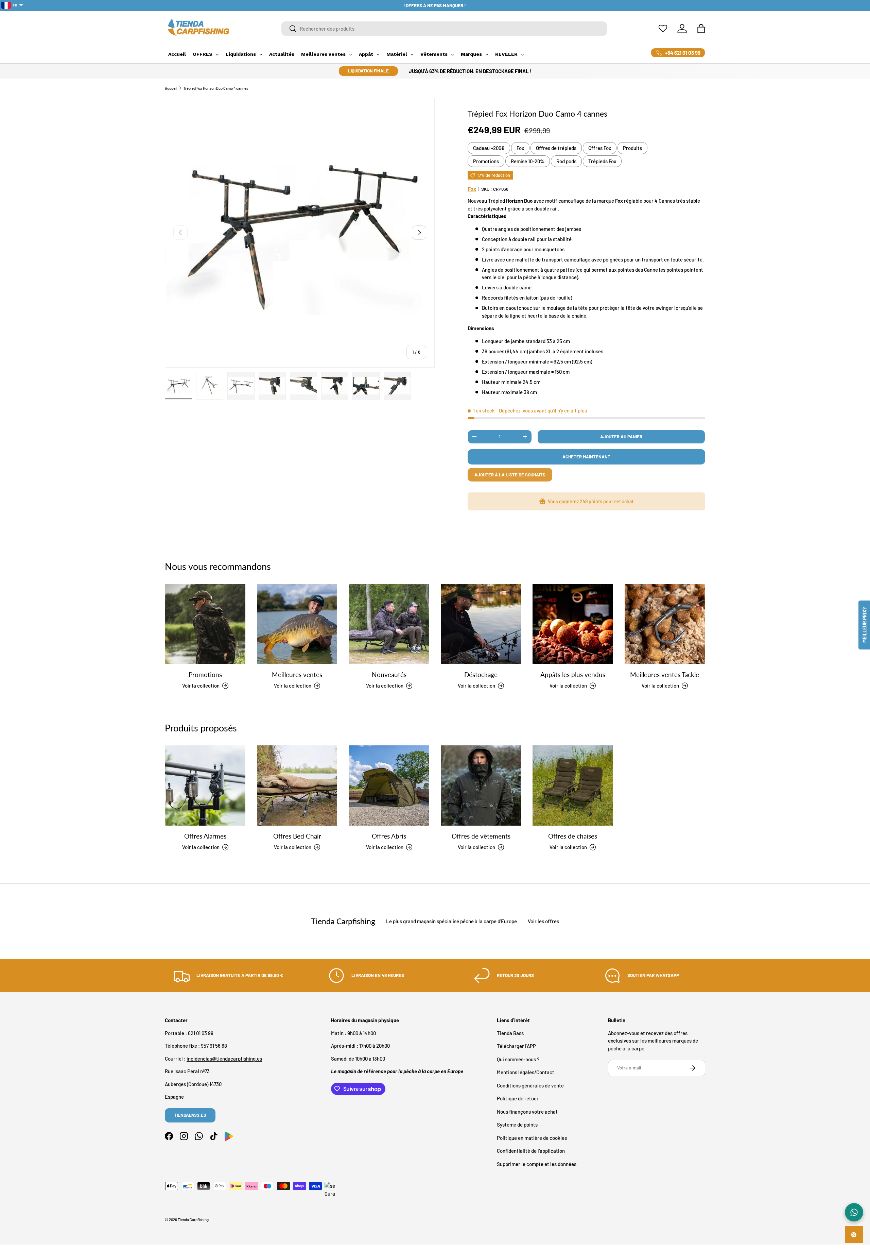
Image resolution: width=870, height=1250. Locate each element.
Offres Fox (599, 148)
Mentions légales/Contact (525, 1072)
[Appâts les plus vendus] (573, 624)
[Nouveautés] (389, 624)
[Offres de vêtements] (481, 785)
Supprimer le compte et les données (536, 1164)
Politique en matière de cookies (532, 1138)
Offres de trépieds (556, 148)
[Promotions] (205, 624)
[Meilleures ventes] (297, 624)
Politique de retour (518, 1098)
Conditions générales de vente (530, 1085)
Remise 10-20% (527, 161)
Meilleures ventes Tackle (664, 674)
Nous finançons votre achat (527, 1112)
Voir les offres (543, 921)
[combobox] (444, 28)
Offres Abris (389, 836)
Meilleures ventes (297, 674)
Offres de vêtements (481, 836)
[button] (701, 28)
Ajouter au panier (621, 436)
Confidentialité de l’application (531, 1151)
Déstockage (481, 674)
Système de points (517, 1124)
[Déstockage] (481, 624)
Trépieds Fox (602, 161)
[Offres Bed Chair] (297, 785)
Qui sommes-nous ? (518, 1059)
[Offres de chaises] (573, 785)
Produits (632, 148)
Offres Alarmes (205, 836)
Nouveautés (389, 674)
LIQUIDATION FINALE (368, 70)
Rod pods (566, 161)
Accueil (171, 88)
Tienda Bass (510, 1033)
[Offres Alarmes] (205, 785)
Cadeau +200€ (489, 148)
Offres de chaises (572, 836)
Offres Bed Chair (297, 836)
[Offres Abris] (389, 785)
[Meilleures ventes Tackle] (665, 624)
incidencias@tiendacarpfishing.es (224, 1058)
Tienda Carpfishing (193, 1219)
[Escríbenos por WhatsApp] (854, 1212)
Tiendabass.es (190, 1115)
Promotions (486, 161)
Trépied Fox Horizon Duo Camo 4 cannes (216, 88)
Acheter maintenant (586, 456)
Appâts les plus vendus (572, 674)
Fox (520, 148)
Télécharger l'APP (516, 1046)
